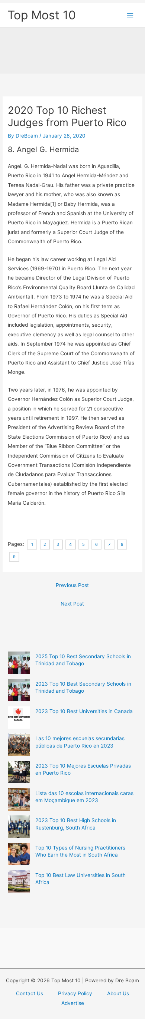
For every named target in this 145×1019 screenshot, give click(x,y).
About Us (118, 993)
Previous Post (72, 585)
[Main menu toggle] (130, 15)
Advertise (72, 1003)
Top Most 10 (41, 15)
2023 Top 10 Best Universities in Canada (84, 711)
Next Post (72, 604)
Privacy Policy (75, 993)
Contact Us (29, 993)
